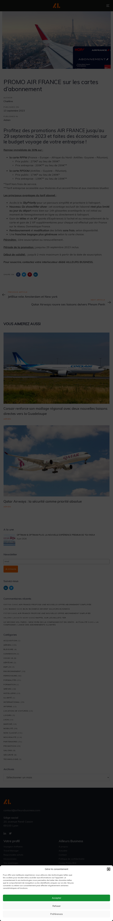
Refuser (56, 906)
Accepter (56, 898)
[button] (108, 869)
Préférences (56, 914)
